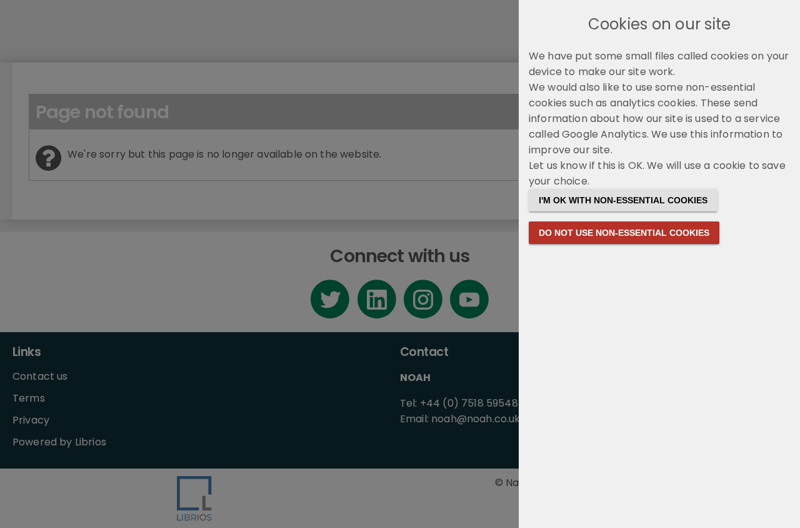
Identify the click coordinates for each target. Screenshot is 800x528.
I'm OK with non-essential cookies (623, 200)
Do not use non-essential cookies (624, 233)
